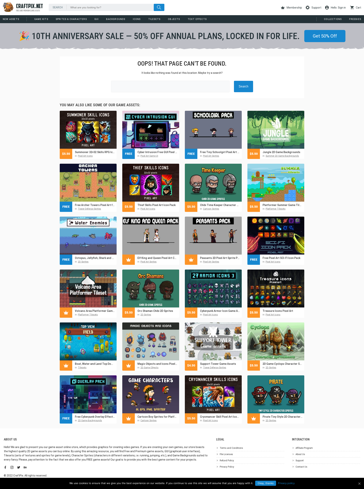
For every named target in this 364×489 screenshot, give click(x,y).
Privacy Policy (227, 466)
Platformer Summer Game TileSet (282, 205)
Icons (137, 19)
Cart (358, 7)
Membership (294, 7)
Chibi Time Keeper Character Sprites (220, 205)
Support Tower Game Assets (218, 363)
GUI (96, 19)
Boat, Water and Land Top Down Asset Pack (95, 363)
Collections (333, 19)
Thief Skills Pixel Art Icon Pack (156, 205)
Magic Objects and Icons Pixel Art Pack (157, 363)
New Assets (11, 19)
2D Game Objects (149, 367)
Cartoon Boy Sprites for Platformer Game (157, 416)
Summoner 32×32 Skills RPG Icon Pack (95, 152)
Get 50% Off (325, 36)
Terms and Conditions (231, 448)
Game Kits (41, 19)
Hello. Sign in (338, 7)
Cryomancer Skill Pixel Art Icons (220, 416)
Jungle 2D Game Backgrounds (281, 152)
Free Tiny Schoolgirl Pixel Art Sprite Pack (220, 152)
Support (316, 7)
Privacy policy (286, 483)
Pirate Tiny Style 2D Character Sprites (282, 416)
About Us (300, 454)
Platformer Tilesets (276, 209)
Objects (174, 19)
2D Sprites (83, 261)
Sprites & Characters (71, 19)
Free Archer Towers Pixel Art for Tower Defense (95, 205)
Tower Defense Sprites (89, 209)
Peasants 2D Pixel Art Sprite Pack (220, 257)
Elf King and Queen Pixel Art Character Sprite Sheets (157, 257)
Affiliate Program (304, 448)
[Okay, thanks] (359, 483)
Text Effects (197, 19)
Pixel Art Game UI (149, 156)
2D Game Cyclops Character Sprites (282, 363)
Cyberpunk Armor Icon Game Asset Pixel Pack (220, 310)
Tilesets (154, 19)
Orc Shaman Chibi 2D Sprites (155, 310)
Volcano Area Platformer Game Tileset (95, 310)
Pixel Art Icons (85, 156)
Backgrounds (115, 19)
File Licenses (226, 454)
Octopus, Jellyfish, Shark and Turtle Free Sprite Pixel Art (95, 257)
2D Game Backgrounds (90, 420)
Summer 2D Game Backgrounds (282, 156)
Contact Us (301, 466)
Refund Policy (227, 460)
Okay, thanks (266, 483)
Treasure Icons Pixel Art (278, 310)
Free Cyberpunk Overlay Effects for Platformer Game (95, 416)
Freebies (355, 19)
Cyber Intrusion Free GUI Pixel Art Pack (157, 152)
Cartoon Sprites (211, 209)
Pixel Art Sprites (211, 156)
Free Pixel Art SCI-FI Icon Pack (281, 257)
